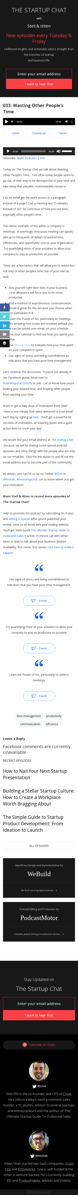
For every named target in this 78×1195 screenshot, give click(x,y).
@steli (41, 1086)
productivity (53, 716)
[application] (39, 151)
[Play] (6, 121)
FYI (9, 1180)
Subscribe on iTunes (42, 1045)
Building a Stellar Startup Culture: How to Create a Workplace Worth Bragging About (39, 797)
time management (29, 716)
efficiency (52, 724)
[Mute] (66, 121)
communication (30, 724)
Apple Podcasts (27, 158)
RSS (42, 158)
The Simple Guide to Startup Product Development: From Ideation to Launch (33, 823)
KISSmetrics (27, 1169)
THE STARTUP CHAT (39, 10)
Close (67, 1094)
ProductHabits (29, 1180)
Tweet (62, 133)
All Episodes (39, 846)
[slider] (67, 150)
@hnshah (41, 1156)
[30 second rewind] (12, 121)
